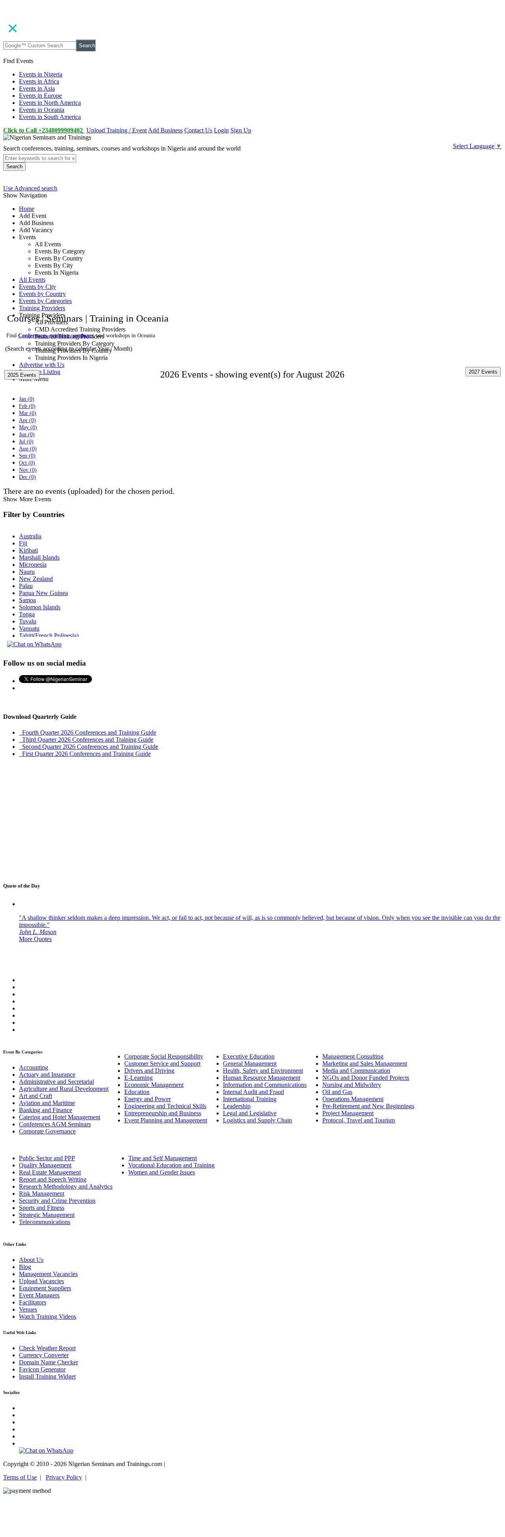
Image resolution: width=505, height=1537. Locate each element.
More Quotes (35, 939)
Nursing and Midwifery (351, 1084)
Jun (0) (27, 434)
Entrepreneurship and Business (162, 1113)
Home (26, 208)
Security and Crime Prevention (57, 1200)
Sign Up (240, 130)
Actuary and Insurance (47, 1074)
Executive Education (249, 1056)
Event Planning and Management (165, 1120)
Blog (25, 1266)
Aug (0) (28, 449)
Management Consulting (352, 1056)
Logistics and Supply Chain (257, 1120)
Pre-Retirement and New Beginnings (368, 1106)
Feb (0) (27, 406)
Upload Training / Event (116, 130)
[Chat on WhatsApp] (34, 644)
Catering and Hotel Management (59, 1117)
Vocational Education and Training (171, 1165)
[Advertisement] (240, 265)
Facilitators (32, 1302)
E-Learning (138, 1077)
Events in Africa (39, 81)
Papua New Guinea (43, 593)
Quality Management (45, 1165)
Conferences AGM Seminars (55, 1124)
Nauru (27, 571)
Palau (26, 585)
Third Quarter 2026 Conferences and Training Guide (86, 739)
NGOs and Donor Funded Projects (365, 1077)
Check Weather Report (47, 1348)
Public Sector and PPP (47, 1158)
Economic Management (153, 1084)
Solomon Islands (39, 607)
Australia (30, 536)
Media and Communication (356, 1070)
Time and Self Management (162, 1158)
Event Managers (39, 1295)
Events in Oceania (41, 109)
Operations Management (352, 1099)
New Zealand (36, 578)
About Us (31, 1259)
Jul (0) (26, 442)
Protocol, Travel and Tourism (358, 1120)
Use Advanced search (30, 188)
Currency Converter (44, 1355)
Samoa (27, 600)
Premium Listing (39, 371)
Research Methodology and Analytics (65, 1186)
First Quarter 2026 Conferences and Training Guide (85, 753)
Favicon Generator (42, 1369)
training (59, 336)
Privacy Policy (64, 1477)
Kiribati (28, 550)
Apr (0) (27, 420)
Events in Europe (40, 95)
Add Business (165, 130)
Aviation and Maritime (47, 1103)
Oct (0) (27, 463)
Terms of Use (20, 1477)
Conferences (32, 336)
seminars (83, 336)
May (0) (28, 427)
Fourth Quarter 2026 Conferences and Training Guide (87, 732)
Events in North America (50, 102)
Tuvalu (27, 621)
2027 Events (483, 372)
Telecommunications (44, 1222)
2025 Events (21, 375)
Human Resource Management (261, 1077)
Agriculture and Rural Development (63, 1088)
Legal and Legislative (250, 1113)
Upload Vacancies (41, 1281)
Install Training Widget (47, 1376)
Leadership (237, 1106)
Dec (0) (27, 477)
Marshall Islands (39, 557)
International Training (250, 1099)
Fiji (23, 543)
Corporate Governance (47, 1131)
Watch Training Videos (47, 1316)
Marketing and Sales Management (364, 1063)
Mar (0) (27, 413)
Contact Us (198, 130)
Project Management (348, 1113)
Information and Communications (265, 1084)
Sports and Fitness (41, 1207)
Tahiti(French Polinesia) (49, 635)
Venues (28, 1309)
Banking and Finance (45, 1110)
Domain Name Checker (48, 1362)
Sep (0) (27, 456)
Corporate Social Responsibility (163, 1056)
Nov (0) (28, 470)
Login (221, 130)
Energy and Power (147, 1099)
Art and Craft (35, 1095)
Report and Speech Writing (52, 1179)
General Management (250, 1063)
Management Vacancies (48, 1274)
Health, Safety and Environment (263, 1070)
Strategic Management (47, 1214)
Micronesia (33, 564)
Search (87, 45)
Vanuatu (29, 628)
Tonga (27, 614)
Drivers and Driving (149, 1070)
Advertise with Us (41, 364)
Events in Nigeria (40, 74)
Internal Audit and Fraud (253, 1092)
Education (137, 1092)
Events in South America (50, 117)
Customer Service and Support (162, 1063)
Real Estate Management (50, 1172)
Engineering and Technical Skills (165, 1106)
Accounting (33, 1067)
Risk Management (41, 1193)
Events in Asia (37, 88)
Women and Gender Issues (161, 1172)
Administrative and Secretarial (56, 1081)
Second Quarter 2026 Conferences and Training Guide (88, 746)
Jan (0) (26, 399)
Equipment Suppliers (45, 1288)
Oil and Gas (337, 1092)
